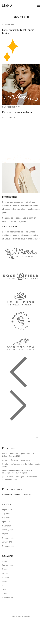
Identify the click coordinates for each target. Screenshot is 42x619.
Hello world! (28, 494)
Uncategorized (7, 597)
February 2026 (7, 530)
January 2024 (7, 542)
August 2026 (7, 510)
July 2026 (6, 514)
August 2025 (7, 534)
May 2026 (6, 518)
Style (4, 589)
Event (4, 569)
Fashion (5, 573)
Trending (5, 593)
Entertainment (7, 565)
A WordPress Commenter (12, 494)
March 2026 (6, 526)
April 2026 (6, 522)
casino (4, 561)
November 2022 (8, 546)
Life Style (5, 577)
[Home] (7, 5)
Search (37, 437)
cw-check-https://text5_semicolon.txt (16, 460)
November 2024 (8, 538)
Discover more (8, 118)
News (4, 581)
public (4, 585)
